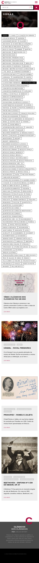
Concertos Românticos (12, 91)
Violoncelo (7, 263)
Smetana (29, 241)
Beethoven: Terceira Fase (13, 63)
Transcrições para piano (13, 255)
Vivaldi (17, 263)
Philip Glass (18, 194)
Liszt (13, 130)
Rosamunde (23, 227)
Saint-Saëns (7, 230)
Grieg (5, 121)
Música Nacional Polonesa (13, 166)
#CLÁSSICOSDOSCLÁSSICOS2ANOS (15, 85)
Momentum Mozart (27, 135)
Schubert (30, 233)
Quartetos (26, 202)
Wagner (6, 266)
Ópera (25, 185)
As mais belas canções (22, 44)
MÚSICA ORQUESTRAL (27, 169)
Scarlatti (6, 233)
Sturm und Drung (21, 247)
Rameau (31, 222)
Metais (5, 135)
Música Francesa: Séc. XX (13, 163)
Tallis (33, 247)
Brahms (27, 66)
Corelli (6, 94)
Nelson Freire (28, 174)
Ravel (5, 224)
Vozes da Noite (28, 263)
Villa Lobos (7, 261)
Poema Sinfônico (19, 199)
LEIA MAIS (7, 311)
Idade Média (15, 124)
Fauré (14, 108)
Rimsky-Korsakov (9, 227)
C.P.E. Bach (7, 71)
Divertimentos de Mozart (13, 105)
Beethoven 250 (20, 52)
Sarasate (18, 230)
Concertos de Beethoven (13, 88)
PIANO (17, 197)
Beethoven (7, 52)
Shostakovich (8, 241)
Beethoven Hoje (9, 55)
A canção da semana (26, 35)
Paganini (26, 188)
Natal (17, 174)
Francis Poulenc (28, 113)
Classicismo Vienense (11, 83)
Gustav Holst (15, 121)
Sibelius (19, 241)
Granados (29, 119)
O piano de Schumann (11, 180)
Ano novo (6, 44)
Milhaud (13, 135)
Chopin (28, 77)
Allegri (23, 41)
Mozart (17, 138)
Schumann (21, 236)
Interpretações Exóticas (13, 127)
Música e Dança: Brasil (12, 155)
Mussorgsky (8, 174)
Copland (27, 91)
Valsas (11, 258)
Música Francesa (25, 160)
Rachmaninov (25, 219)
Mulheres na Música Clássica (14, 144)
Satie (27, 230)
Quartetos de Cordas (11, 213)
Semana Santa (8, 238)
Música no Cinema (10, 169)
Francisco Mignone (10, 116)
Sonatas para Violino (11, 244)
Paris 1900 (7, 191)
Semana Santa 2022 (23, 238)
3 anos (13, 35)
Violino (17, 261)
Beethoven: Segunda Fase (13, 60)
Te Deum (18, 249)
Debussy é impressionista (13, 96)
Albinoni (21, 38)
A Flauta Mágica (9, 38)
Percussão (27, 191)
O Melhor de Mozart (11, 177)
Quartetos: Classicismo (12, 205)
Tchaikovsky (8, 249)
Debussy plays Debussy (12, 99)
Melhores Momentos (11, 133)
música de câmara (10, 149)
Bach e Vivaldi (8, 49)
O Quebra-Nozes (28, 180)
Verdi (19, 258)
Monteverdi (7, 138)
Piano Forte (7, 197)
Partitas (16, 191)
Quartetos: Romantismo (12, 216)
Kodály (5, 130)
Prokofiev (7, 202)
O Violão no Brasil (19, 183)
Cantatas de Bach (10, 74)
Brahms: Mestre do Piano (13, 69)
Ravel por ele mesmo (18, 224)
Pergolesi (7, 194)
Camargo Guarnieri (21, 71)
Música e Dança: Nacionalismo (15, 158)
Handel (26, 121)
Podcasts (6, 199)
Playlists (25, 197)
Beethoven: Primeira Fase (13, 58)
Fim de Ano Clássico (10, 110)
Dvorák (29, 105)
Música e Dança (26, 149)
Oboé (31, 183)
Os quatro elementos (11, 188)
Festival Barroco (26, 108)
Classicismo (26, 80)
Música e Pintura (9, 160)
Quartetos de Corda (11, 208)
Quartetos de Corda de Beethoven (17, 211)
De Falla (14, 94)
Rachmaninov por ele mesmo (14, 222)
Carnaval (6, 77)
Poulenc (32, 199)
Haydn (5, 124)
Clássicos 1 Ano (9, 344)
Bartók (28, 49)
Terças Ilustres (9, 252)
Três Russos (31, 255)
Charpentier (18, 77)
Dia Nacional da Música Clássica (16, 102)
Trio (4, 258)
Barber (19, 49)
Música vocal (23, 172)
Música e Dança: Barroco (13, 152)
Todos (5, 35)
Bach (26, 46)
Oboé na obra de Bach (11, 185)
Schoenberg (18, 233)
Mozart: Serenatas (10, 141)
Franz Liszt (7, 119)
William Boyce (17, 266)
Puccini (16, 202)
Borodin (17, 66)
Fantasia (6, 108)
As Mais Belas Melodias (12, 46)
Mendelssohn (27, 133)
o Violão (6, 183)
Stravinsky (7, 247)
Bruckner (29, 69)
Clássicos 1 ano (29, 83)
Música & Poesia (9, 172)
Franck (24, 116)
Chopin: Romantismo (11, 80)
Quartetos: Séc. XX (10, 219)
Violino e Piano (29, 261)
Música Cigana (8, 147)
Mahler (20, 130)
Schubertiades (9, 236)
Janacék (29, 127)
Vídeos (26, 258)
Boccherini (7, 66)
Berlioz (29, 63)
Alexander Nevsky (10, 41)
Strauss (25, 244)
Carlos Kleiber (25, 74)
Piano (28, 194)
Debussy (24, 94)
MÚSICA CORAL (22, 147)
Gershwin (18, 119)
